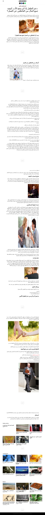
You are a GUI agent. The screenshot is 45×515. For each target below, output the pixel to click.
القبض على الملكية (36, 354)
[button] (20, 3)
